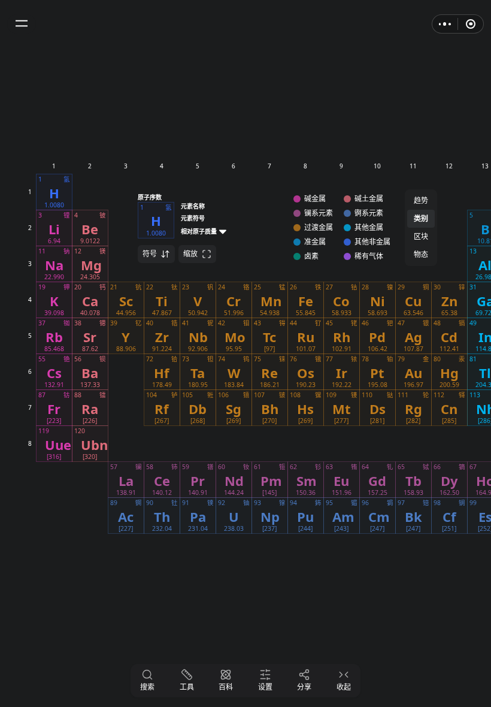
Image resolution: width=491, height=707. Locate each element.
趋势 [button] (421, 200)
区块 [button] (421, 236)
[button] (21, 24)
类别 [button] (421, 218)
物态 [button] (421, 254)
